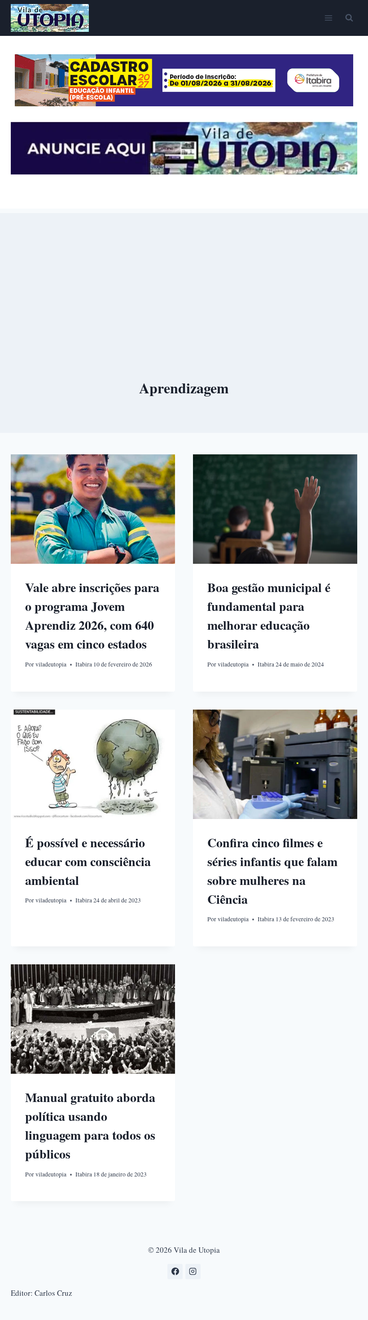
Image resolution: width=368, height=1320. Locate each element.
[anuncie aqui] (184, 172)
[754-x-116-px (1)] (184, 103)
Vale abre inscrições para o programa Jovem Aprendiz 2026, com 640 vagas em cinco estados (92, 615)
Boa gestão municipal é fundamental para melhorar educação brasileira (268, 615)
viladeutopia (50, 664)
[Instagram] (193, 1271)
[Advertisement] (184, 276)
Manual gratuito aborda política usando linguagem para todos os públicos (90, 1125)
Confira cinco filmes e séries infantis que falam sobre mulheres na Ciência (272, 870)
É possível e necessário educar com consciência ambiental (88, 861)
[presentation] (93, 509)
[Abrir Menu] (328, 18)
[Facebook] (175, 1271)
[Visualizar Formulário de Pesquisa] (349, 18)
